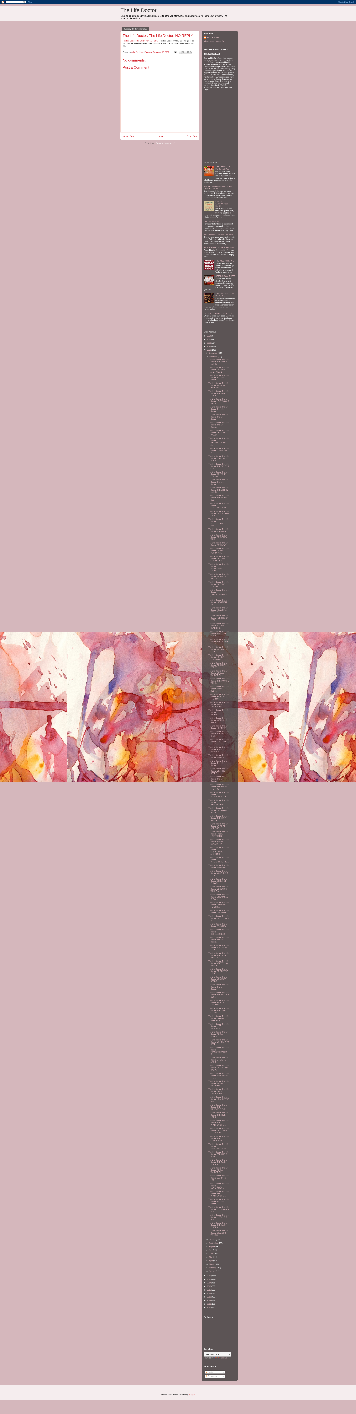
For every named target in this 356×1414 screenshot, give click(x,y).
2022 (209, 343)
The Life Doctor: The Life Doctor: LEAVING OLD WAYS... (218, 401)
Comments (212, 1376)
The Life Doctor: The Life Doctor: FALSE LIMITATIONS (218, 704)
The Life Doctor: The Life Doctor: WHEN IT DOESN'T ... (218, 689)
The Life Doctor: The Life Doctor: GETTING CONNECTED (218, 558)
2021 (209, 346)
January (212, 1271)
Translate (223, 1358)
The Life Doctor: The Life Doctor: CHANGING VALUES (218, 432)
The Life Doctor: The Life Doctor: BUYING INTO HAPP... (218, 1042)
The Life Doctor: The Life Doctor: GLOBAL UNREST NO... (218, 1018)
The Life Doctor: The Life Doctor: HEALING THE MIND (218, 1099)
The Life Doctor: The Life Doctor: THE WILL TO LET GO (218, 362)
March (212, 1264)
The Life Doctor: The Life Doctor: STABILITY (218, 530)
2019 (209, 1276)
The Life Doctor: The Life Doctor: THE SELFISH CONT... (218, 466)
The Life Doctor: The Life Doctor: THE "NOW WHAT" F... (218, 955)
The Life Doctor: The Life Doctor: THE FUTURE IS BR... (218, 734)
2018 (209, 1279)
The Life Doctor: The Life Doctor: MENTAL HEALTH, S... (218, 626)
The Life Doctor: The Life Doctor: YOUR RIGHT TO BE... (218, 873)
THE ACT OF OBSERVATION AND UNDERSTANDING (218, 187)
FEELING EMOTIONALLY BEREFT (221, 204)
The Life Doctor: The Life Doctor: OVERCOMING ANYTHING (218, 850)
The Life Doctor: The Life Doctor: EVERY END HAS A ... (218, 1068)
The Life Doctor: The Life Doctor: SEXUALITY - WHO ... (218, 537)
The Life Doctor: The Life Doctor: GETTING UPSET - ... (218, 771)
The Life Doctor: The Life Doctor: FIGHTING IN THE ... (218, 1075)
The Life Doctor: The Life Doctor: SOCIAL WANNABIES (218, 673)
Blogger (192, 1395)
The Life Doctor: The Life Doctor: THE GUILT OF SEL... (218, 1010)
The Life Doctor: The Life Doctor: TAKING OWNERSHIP (218, 842)
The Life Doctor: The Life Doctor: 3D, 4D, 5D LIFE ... (218, 1178)
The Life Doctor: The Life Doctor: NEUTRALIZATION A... (218, 441)
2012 (209, 1300)
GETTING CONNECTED (225, 276)
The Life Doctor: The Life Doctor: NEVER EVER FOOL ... (218, 918)
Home (161, 136)
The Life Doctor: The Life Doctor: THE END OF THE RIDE (218, 787)
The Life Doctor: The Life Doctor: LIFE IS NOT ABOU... (218, 1060)
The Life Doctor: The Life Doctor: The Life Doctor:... (218, 377)
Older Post (192, 136)
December (213, 353)
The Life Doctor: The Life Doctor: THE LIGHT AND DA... (218, 818)
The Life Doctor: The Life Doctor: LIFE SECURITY (218, 712)
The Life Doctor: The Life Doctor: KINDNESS (218, 727)
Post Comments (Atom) (165, 143)
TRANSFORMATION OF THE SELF (218, 235)
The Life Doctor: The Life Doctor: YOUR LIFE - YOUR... (218, 633)
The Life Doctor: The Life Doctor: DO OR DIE (218, 911)
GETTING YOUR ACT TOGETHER (218, 313)
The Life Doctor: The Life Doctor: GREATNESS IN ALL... (218, 897)
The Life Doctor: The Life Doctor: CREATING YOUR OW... (218, 474)
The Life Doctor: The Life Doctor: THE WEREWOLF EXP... (218, 1107)
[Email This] (180, 52)
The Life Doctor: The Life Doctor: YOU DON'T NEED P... (218, 979)
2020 (209, 350)
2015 (209, 1290)
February (213, 1268)
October (212, 1240)
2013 (209, 1297)
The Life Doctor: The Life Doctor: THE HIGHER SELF (218, 497)
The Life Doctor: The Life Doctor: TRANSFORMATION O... (218, 593)
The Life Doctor (138, 10)
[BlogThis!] (182, 52)
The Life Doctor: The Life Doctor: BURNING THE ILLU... (218, 696)
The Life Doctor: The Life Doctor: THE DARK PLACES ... (218, 1162)
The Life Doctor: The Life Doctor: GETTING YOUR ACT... (218, 584)
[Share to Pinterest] (190, 52)
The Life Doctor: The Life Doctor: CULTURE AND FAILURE (218, 369)
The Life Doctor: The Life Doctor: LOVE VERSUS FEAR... (218, 802)
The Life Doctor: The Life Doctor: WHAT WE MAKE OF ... (218, 826)
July (211, 1250)
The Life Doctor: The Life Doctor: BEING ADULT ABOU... (218, 810)
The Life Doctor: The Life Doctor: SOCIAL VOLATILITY (218, 1034)
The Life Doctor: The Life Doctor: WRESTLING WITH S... (218, 963)
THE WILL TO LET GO (224, 261)
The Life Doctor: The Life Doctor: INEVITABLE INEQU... (218, 602)
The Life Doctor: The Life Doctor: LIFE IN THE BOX (218, 450)
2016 (209, 1286)
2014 (209, 1293)
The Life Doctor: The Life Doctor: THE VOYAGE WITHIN (218, 681)
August (212, 1247)
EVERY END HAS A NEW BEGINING (219, 248)
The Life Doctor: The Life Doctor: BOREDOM (218, 866)
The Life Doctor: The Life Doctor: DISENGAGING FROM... (218, 567)
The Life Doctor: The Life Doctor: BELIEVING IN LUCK (218, 513)
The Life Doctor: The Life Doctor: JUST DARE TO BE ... (218, 947)
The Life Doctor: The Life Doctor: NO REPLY (141, 41)
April (211, 1261)
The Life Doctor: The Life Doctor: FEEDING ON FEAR (218, 618)
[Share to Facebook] (188, 52)
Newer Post (128, 136)
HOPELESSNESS (211, 221)
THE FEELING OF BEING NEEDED (222, 168)
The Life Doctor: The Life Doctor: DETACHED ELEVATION (218, 1130)
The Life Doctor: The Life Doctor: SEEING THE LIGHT (218, 649)
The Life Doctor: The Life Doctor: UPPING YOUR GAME (218, 551)
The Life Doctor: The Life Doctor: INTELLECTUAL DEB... (218, 522)
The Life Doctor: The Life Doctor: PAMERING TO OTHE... (218, 904)
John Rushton (213, 37)
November (213, 357)
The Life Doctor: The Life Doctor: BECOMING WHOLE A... (218, 889)
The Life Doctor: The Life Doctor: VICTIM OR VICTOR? (218, 576)
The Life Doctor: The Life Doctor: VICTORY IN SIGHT (218, 720)
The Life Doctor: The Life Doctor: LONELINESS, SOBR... (218, 458)
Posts (210, 1372)
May (211, 1257)
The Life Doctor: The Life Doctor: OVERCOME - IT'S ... (218, 1209)
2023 (209, 339)
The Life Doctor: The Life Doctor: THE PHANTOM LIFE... (218, 1123)
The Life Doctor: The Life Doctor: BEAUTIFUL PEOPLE (218, 610)
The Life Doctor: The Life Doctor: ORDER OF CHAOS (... (218, 881)
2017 (209, 1283)
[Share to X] (185, 52)
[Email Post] (175, 52)
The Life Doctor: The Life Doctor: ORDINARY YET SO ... (218, 665)
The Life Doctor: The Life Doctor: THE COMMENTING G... (218, 1138)
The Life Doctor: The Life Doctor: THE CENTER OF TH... (218, 641)
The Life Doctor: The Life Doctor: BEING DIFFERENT (218, 1083)
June (211, 1254)
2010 (209, 1307)
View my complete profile (214, 41)
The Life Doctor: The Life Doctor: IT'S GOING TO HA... (218, 741)
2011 (209, 1304)
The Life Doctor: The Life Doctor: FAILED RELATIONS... (218, 749)
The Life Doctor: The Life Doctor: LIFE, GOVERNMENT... (218, 1186)
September (213, 1243)
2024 (209, 336)
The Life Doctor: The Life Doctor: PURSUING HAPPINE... (218, 385)
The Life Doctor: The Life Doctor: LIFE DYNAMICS (218, 1026)
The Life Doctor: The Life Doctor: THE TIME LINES (218, 393)
